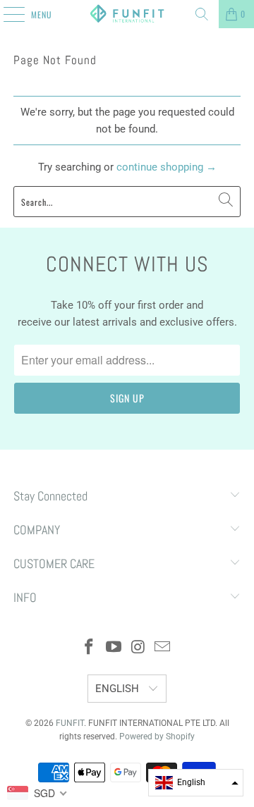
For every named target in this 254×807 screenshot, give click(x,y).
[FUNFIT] (127, 14)
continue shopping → (166, 167)
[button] (195, 782)
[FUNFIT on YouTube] (114, 648)
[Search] (201, 14)
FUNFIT (70, 723)
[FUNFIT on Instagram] (139, 648)
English (118, 688)
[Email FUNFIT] (163, 648)
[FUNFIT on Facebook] (89, 648)
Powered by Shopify (157, 736)
